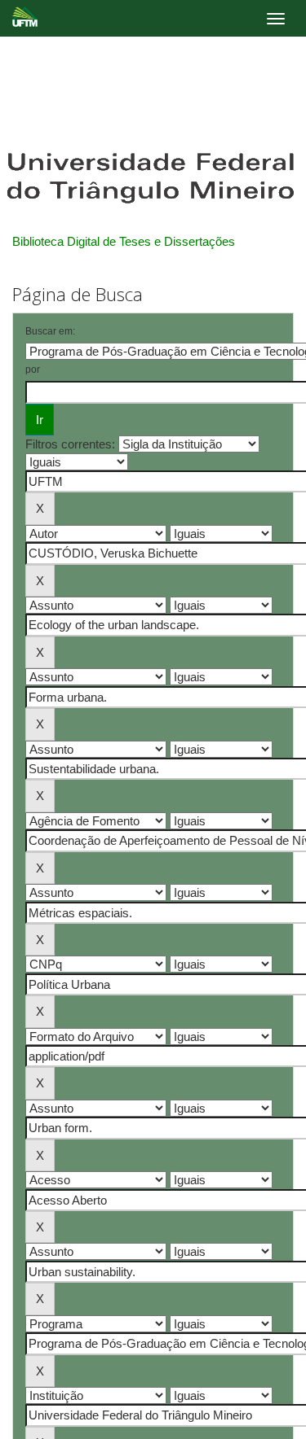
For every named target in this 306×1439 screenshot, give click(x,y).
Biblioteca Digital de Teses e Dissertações (123, 241)
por (32, 369)
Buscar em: (50, 331)
